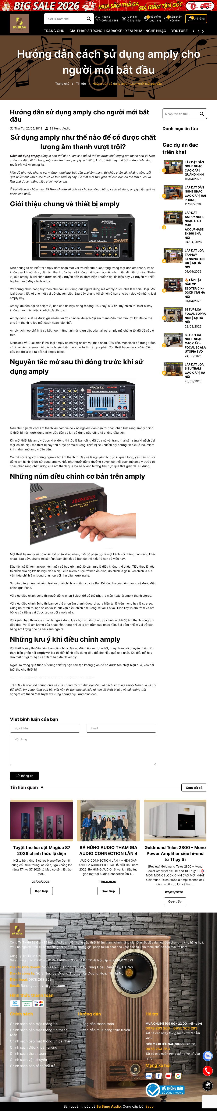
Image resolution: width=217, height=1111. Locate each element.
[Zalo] (149, 1075)
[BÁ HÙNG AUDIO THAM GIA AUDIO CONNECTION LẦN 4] (108, 821)
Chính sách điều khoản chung (33, 1047)
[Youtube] (168, 1075)
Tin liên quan (24, 787)
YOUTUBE (179, 31)
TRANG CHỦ (54, 31)
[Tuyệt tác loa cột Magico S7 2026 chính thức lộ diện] (41, 821)
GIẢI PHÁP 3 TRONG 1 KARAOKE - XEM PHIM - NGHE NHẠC (118, 31)
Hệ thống (155, 18)
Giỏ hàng (199, 18)
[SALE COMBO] (108, 5)
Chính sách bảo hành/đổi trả (32, 1066)
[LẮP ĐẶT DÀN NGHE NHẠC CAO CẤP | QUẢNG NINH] (173, 167)
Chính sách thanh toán (28, 1053)
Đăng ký (133, 16)
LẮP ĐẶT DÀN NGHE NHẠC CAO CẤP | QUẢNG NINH (194, 168)
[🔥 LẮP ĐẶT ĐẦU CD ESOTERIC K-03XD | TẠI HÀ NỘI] (173, 285)
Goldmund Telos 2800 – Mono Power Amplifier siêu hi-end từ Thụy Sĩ (175, 853)
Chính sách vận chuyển (28, 1060)
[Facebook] (158, 1075)
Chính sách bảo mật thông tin (33, 1024)
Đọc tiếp (41, 891)
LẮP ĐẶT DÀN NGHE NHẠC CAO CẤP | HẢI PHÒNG (195, 194)
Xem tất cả (194, 787)
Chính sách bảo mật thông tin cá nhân (40, 1041)
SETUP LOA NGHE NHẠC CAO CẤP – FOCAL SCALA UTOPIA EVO (195, 343)
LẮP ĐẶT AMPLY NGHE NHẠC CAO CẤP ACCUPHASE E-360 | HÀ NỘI (194, 225)
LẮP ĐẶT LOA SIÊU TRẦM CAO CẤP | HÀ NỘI (195, 371)
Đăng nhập (134, 20)
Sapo (149, 1106)
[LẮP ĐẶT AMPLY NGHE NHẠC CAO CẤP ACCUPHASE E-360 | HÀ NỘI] (173, 217)
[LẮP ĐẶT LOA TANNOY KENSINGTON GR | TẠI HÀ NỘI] (173, 255)
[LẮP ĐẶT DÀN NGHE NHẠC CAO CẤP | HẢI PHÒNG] (173, 192)
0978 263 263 (40, 979)
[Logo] (19, 23)
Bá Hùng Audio (56, 189)
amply (41, 652)
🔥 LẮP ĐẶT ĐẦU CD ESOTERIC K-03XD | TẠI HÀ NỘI (195, 288)
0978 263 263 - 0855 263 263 (172, 1028)
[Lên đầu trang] (208, 1100)
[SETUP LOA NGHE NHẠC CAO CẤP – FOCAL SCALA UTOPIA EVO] (173, 339)
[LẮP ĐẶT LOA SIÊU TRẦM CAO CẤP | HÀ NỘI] (173, 369)
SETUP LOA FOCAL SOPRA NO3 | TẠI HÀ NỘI (195, 316)
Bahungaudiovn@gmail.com (43, 985)
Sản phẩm (176, 18)
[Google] (178, 1075)
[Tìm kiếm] (88, 18)
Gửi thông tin (24, 776)
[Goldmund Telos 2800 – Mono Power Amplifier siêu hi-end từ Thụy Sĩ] (175, 821)
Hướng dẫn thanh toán (96, 1024)
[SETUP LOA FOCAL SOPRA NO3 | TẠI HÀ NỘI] (173, 314)
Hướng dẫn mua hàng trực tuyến (104, 1030)
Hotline (110, 18)
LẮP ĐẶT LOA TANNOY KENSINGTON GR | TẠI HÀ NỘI (194, 259)
